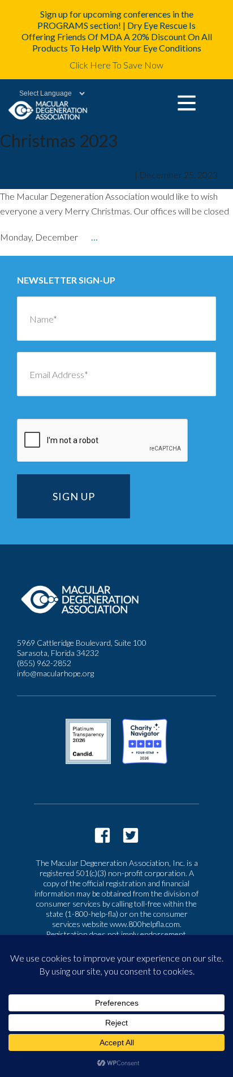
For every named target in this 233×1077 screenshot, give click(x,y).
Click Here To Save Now (116, 64)
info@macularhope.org (55, 673)
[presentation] (103, 441)
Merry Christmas (46, 175)
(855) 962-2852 (44, 663)
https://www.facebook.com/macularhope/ (102, 835)
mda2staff (113, 174)
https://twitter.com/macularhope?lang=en (130, 835)
